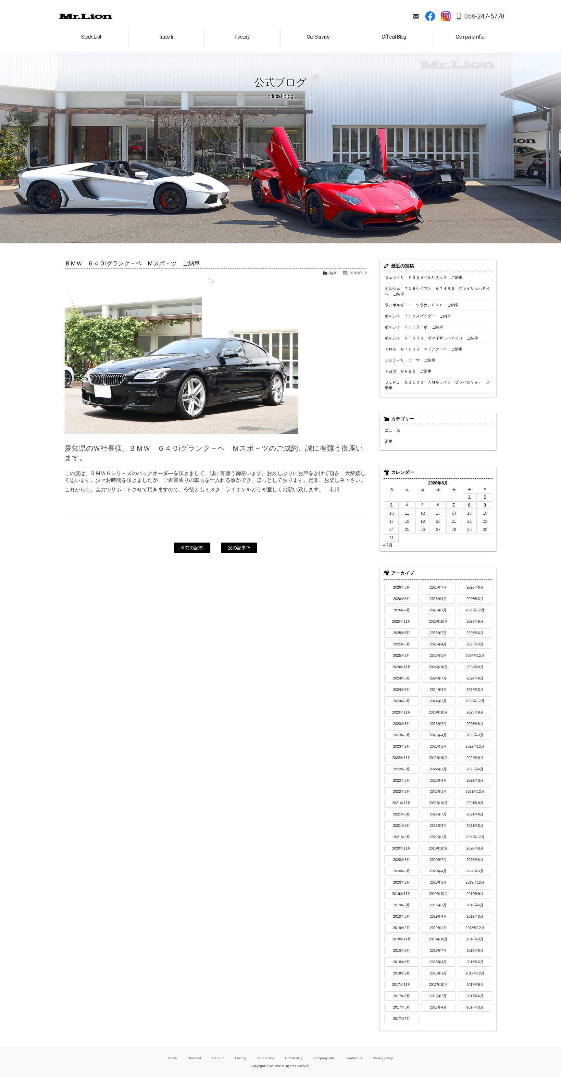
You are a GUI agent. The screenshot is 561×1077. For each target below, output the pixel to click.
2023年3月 (475, 735)
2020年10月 (438, 848)
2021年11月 (401, 803)
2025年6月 (475, 633)
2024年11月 (401, 667)
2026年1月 (438, 610)
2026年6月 (475, 587)
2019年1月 (438, 928)
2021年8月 (401, 814)
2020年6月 (475, 860)
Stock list (194, 1058)
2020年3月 (475, 871)
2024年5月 (401, 689)
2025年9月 (475, 621)
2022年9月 (475, 758)
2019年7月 (438, 905)
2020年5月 (401, 871)
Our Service (265, 1058)
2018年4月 (438, 962)
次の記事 (237, 547)
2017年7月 (438, 996)
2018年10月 (438, 939)
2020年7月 (438, 860)
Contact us (354, 1058)
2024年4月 (438, 689)
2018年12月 (475, 928)
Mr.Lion (85, 16)
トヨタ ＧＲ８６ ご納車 (408, 371)
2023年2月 (401, 746)
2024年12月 (475, 655)
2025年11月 (401, 621)
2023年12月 (475, 701)
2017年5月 (401, 1007)
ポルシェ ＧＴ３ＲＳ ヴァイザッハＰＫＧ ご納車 (431, 338)
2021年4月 (438, 825)
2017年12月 (475, 973)
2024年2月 (401, 701)
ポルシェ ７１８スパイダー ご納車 (418, 316)
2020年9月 (475, 848)
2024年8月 (401, 678)
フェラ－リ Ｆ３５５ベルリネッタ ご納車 (424, 277)
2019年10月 (438, 894)
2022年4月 (438, 780)
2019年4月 (438, 916)
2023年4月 (438, 735)
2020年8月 (401, 860)
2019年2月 (401, 928)
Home (172, 1058)
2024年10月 (438, 667)
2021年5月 (401, 825)
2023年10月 (438, 712)
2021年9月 (475, 803)
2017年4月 (438, 1007)
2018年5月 (401, 962)
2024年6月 (475, 678)
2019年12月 (475, 882)
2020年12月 (475, 837)
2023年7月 (438, 724)
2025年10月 (438, 621)
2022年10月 (438, 758)
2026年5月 (401, 599)
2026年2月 (401, 610)
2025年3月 (475, 644)
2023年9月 (475, 712)
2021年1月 (438, 837)
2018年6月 (475, 950)
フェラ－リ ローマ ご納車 (410, 360)
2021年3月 (475, 825)
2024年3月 (475, 689)
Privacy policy (383, 1058)
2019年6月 (475, 905)
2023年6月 (475, 724)
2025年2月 (401, 655)
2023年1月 (438, 746)
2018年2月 (401, 973)
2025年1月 (438, 655)
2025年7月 (438, 633)
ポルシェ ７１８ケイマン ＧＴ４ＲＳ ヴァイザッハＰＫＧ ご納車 (437, 291)
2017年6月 (475, 996)
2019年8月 (401, 905)
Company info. (324, 1058)
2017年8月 (401, 996)
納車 (333, 273)
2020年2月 (401, 882)
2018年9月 (475, 939)
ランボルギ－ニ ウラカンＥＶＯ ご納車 (422, 305)
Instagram (446, 16)
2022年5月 (401, 780)
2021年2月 (401, 837)
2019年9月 (475, 894)
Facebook (430, 16)
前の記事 (193, 547)
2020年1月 (438, 882)
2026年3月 (475, 599)
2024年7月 (438, 678)
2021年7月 (438, 814)
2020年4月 (438, 871)
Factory (240, 1058)
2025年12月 (475, 610)
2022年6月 (475, 769)
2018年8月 (401, 950)
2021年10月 (438, 803)
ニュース (392, 430)
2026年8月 (401, 587)
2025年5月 (401, 644)
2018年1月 (438, 973)
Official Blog (294, 1058)
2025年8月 (401, 633)
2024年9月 (475, 667)
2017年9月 (475, 984)
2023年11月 (401, 712)
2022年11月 (401, 758)
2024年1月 (438, 701)
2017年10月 (438, 984)
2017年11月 (401, 984)
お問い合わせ (415, 16)
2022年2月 (401, 791)
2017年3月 (475, 1007)
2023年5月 (401, 735)
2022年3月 (475, 780)
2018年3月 (475, 962)
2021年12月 (475, 791)
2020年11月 (401, 848)
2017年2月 (401, 1019)
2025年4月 (438, 644)
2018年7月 (438, 950)
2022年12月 (475, 746)
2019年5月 (401, 916)
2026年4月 (438, 599)
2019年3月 (475, 916)
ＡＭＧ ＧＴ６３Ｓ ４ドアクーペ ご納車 (424, 349)
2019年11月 (401, 894)
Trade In (218, 1058)
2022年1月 (438, 791)
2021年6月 (475, 814)
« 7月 (388, 545)
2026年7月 (438, 587)
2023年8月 (401, 724)
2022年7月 (438, 769)
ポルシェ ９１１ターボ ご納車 (414, 327)
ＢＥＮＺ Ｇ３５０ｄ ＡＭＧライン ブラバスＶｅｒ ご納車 (437, 385)
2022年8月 (401, 769)
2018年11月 (401, 939)
